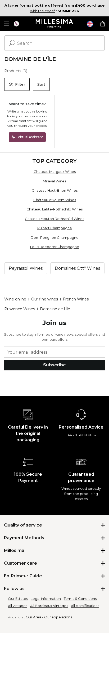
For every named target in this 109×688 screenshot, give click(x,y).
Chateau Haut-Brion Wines (55, 190)
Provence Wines (19, 309)
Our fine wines (44, 299)
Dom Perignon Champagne (55, 237)
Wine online (15, 299)
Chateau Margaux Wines (55, 171)
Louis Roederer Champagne (54, 247)
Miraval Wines (54, 181)
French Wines (76, 299)
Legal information (46, 598)
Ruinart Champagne (54, 228)
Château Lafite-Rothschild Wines (54, 209)
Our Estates (18, 598)
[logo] (54, 23)
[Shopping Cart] (102, 24)
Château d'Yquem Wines (54, 200)
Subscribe (54, 364)
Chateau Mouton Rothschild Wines (54, 219)
